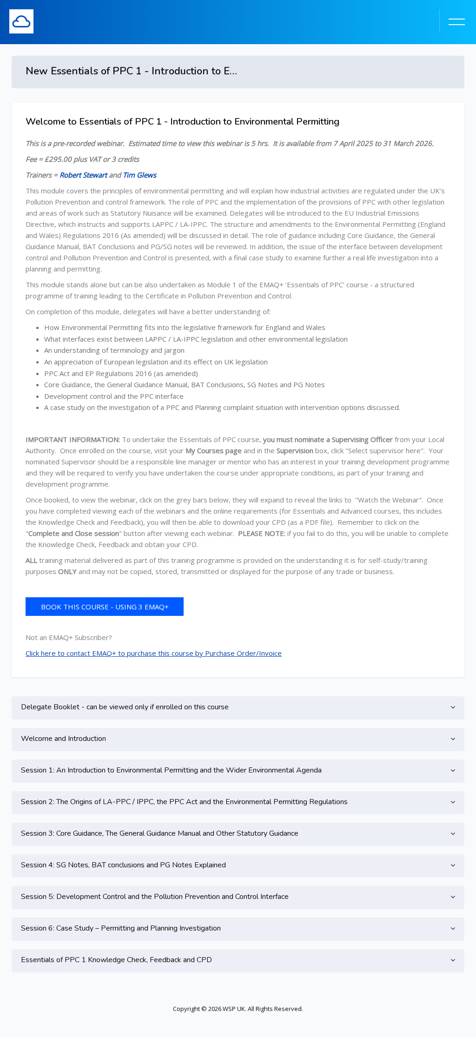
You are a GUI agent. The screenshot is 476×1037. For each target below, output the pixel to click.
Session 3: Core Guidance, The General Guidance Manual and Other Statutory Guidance (159, 833)
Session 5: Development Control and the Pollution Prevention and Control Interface (155, 897)
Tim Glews (139, 174)
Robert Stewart (83, 174)
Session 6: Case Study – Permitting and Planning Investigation (121, 928)
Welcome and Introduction (63, 738)
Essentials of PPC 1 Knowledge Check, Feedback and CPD (116, 960)
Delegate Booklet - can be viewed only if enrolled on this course (125, 707)
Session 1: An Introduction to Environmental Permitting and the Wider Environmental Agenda (171, 770)
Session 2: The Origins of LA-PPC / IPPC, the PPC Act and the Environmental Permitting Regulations (184, 802)
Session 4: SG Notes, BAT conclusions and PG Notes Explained (123, 865)
